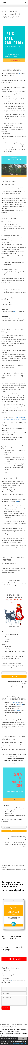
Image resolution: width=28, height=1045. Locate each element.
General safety (6, 1024)
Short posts (3, 1027)
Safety (12, 1024)
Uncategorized (11, 1027)
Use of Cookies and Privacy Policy (18, 1043)
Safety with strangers (21, 1024)
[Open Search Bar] (26, 2)
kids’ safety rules (14, 702)
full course (17, 710)
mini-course (19, 704)
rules (14, 311)
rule (20, 73)
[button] (14, 676)
